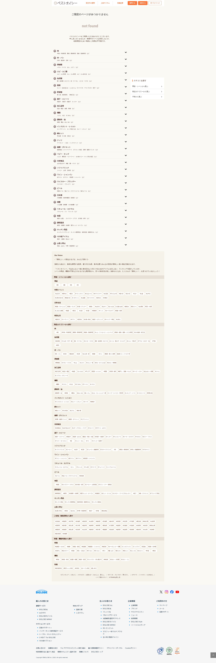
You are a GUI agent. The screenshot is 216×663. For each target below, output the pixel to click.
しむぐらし (80, 613)
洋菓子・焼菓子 (100, 436)
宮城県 (78, 521)
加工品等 (58, 371)
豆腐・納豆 (113, 371)
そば (71, 384)
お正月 (58, 293)
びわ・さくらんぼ (100, 362)
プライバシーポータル (114, 648)
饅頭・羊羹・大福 (88, 436)
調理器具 (58, 493)
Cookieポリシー (131, 648)
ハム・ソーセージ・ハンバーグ (104, 332)
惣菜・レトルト (96, 371)
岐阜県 (91, 525)
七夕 (135, 293)
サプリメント (85, 419)
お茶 (76, 449)
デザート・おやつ (101, 428)
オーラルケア (109, 310)
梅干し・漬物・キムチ (125, 371)
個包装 (106, 559)
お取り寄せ (59, 510)
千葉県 (132, 521)
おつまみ (111, 306)
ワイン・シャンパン (61, 458)
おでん (72, 410)
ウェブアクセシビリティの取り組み (73, 648)
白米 (65, 354)
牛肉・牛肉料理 (66, 332)
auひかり (42, 613)
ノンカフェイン (127, 546)
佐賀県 (125, 529)
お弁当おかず (66, 428)
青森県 (64, 521)
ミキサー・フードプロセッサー (122, 493)
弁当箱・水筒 (79, 484)
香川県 (98, 529)
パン (101, 354)
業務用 (95, 310)
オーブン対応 (85, 568)
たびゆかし (150, 575)
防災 (74, 310)
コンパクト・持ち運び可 (95, 559)
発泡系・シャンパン (89, 458)
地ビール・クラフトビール (69, 476)
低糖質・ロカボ (60, 546)
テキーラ (93, 467)
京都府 (125, 525)
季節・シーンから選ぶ (140, 86)
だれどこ (73, 575)
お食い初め (87, 319)
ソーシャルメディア (138, 625)
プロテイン (146, 449)
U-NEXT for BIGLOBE (47, 637)
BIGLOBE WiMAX (45, 619)
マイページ (156, 3)
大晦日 (105, 298)
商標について (84, 652)
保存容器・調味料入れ (84, 502)
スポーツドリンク (106, 449)
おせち (73, 510)
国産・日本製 (152, 546)
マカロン (138, 436)
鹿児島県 (58, 533)
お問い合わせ (40, 648)
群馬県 (118, 521)
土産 (81, 310)
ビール (58, 476)
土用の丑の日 (59, 298)
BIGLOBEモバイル (45, 616)
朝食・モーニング (61, 306)
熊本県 (139, 529)
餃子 (91, 510)
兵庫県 (139, 525)
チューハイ (102, 467)
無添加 (104, 546)
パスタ (93, 384)
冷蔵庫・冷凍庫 (74, 493)
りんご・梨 (90, 362)
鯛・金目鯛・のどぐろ (102, 341)
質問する (132, 3)
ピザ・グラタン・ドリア (79, 428)
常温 (147, 550)
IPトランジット (108, 628)
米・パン (58, 354)
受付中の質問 (90, 3)
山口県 (85, 529)
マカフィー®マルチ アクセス (112, 632)
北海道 (58, 521)
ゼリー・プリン (147, 436)
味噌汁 (93, 401)
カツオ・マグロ (88, 341)
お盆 (142, 293)
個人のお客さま (42, 601)
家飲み (127, 306)
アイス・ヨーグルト (61, 441)
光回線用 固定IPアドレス (111, 618)
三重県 (112, 525)
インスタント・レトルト (62, 401)
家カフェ (134, 306)
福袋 (67, 310)
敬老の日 (67, 298)
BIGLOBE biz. (108, 605)
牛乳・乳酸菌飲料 (136, 449)
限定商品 (104, 510)
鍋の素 (79, 410)
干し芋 (88, 371)
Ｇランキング (65, 575)
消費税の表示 (53, 648)
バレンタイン (79, 293)
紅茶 (83, 449)
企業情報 (131, 601)
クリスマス (91, 298)
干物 (154, 341)
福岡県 (118, 529)
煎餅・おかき (77, 436)
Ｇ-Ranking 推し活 (114, 577)
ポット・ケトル (106, 493)
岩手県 (71, 521)
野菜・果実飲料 (124, 449)
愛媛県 (105, 529)
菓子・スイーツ (60, 436)
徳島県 (91, 529)
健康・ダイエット (74, 419)
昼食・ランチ (71, 306)
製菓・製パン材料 (110, 354)
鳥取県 (58, 529)
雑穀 (94, 354)
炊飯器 (98, 493)
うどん (64, 384)
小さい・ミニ (125, 559)
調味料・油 (59, 393)
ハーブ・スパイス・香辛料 (115, 393)
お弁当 (98, 306)
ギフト (73, 319)
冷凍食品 (58, 428)
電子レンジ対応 (68, 568)
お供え (118, 319)
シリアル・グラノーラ (62, 375)
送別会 (80, 319)
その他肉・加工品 (140, 332)
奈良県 (145, 525)
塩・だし (87, 393)
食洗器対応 (59, 568)
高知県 (112, 529)
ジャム (158, 371)
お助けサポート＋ (45, 627)
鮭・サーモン (78, 341)
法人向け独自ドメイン (111, 637)
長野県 (58, 525)
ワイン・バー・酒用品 (105, 484)
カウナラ (134, 575)
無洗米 (72, 354)
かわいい (140, 550)
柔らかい (118, 550)
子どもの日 (114, 293)
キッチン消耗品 (96, 502)
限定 (154, 550)
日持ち (58, 550)
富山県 (71, 525)
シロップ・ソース (130, 393)
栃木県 (112, 521)
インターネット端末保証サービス (51, 631)
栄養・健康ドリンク (61, 419)
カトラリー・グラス (68, 484)
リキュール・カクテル (62, 467)
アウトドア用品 (155, 493)
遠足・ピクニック (98, 319)
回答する (143, 3)
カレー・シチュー (77, 401)
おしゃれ (133, 550)
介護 (88, 310)
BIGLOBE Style (136, 621)
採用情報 (134, 618)
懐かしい (126, 550)
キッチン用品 (59, 502)
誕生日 (58, 319)
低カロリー (65, 550)
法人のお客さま (106, 601)
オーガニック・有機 (114, 546)
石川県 (78, 525)
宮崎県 (152, 529)
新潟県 (64, 525)
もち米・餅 (86, 354)
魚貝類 (58, 341)
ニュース (134, 615)
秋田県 (85, 521)
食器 (58, 484)
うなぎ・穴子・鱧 (67, 341)
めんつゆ (80, 393)
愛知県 (105, 525)
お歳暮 (83, 298)
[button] (90, 52)
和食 (66, 510)
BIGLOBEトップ (97, 652)
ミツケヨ (142, 575)
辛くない (97, 550)
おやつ (104, 306)
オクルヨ (81, 575)
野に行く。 (126, 575)
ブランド (134, 608)
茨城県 (105, 521)
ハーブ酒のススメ (101, 577)
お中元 (148, 293)
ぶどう (82, 362)
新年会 (64, 293)
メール (161, 608)
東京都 (139, 521)
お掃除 (141, 306)
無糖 (69, 546)
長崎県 (132, 529)
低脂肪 (84, 546)
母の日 (121, 293)
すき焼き (65, 410)
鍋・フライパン (144, 493)
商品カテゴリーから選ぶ (141, 91)
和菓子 (69, 436)
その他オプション (45, 641)
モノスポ (118, 575)
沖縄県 (65, 533)
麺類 (58, 384)
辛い (104, 550)
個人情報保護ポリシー (96, 648)
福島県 (98, 521)
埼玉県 (125, 521)
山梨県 (153, 521)
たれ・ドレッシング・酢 (99, 393)
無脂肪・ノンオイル (94, 546)
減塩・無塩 (76, 546)
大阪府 (132, 525)
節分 (71, 293)
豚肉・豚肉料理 (77, 332)
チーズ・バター (137, 371)
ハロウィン (76, 298)
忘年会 (99, 298)
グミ (88, 441)
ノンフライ (137, 546)
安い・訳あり (81, 550)
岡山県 (71, 529)
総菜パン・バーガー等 (124, 354)
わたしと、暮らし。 (99, 575)
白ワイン (78, 458)
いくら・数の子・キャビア (117, 341)
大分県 (145, 529)
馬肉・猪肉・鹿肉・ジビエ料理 (124, 332)
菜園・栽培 (119, 310)
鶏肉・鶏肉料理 (88, 332)
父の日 (128, 293)
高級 (73, 550)
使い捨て (94, 568)
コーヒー (69, 449)
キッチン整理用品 (70, 502)
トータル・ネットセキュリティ (50, 634)
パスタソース (141, 393)
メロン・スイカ (66, 362)
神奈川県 (145, 521)
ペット (101, 310)
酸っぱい (111, 550)
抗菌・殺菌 (74, 559)
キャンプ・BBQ (109, 319)
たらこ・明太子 (131, 341)
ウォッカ (79, 467)
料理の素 (150, 393)
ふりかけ (80, 371)
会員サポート (164, 612)
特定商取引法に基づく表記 (45, 652)
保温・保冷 (65, 559)
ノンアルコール (111, 467)
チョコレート (117, 436)
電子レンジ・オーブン (87, 493)
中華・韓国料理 (82, 510)
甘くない (90, 550)
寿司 (58, 345)
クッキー (109, 436)
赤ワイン (71, 458)
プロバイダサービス (110, 615)
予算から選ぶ (137, 97)
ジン (72, 467)
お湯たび (88, 575)
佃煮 (74, 371)
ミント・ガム (79, 441)
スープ (86, 401)
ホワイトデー (98, 293)
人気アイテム (105, 3)
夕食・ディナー (82, 306)
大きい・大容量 (115, 559)
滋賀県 (118, 525)
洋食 (98, 510)
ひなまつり (89, 293)
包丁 (135, 493)
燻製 (105, 371)
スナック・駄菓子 (97, 441)
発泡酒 (82, 476)
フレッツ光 (107, 612)
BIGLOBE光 (43, 609)
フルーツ (91, 428)
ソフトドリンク (60, 449)
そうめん (78, 384)
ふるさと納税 (59, 310)
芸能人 (144, 546)
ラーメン (85, 384)
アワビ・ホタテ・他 (144, 341)
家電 (65, 493)
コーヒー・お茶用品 (91, 484)
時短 (58, 559)
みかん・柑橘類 (112, 362)
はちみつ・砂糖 (148, 371)
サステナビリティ (137, 612)
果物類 (58, 362)
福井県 (85, 525)
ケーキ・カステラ (129, 436)
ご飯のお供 (119, 306)
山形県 (91, 521)
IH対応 (77, 568)
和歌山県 (152, 525)
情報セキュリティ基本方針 (67, 652)
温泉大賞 (79, 609)
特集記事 (120, 3)
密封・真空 (83, 559)
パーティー (65, 319)
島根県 (64, 529)
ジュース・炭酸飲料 (93, 449)
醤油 (73, 393)
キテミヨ (110, 575)
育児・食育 (149, 306)
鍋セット (58, 410)
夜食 (91, 306)
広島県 (78, 529)
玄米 (79, 354)
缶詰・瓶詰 (66, 371)
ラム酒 (87, 467)
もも (75, 362)
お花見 (106, 293)
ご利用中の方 (161, 601)
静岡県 (98, 525)
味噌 (66, 393)
